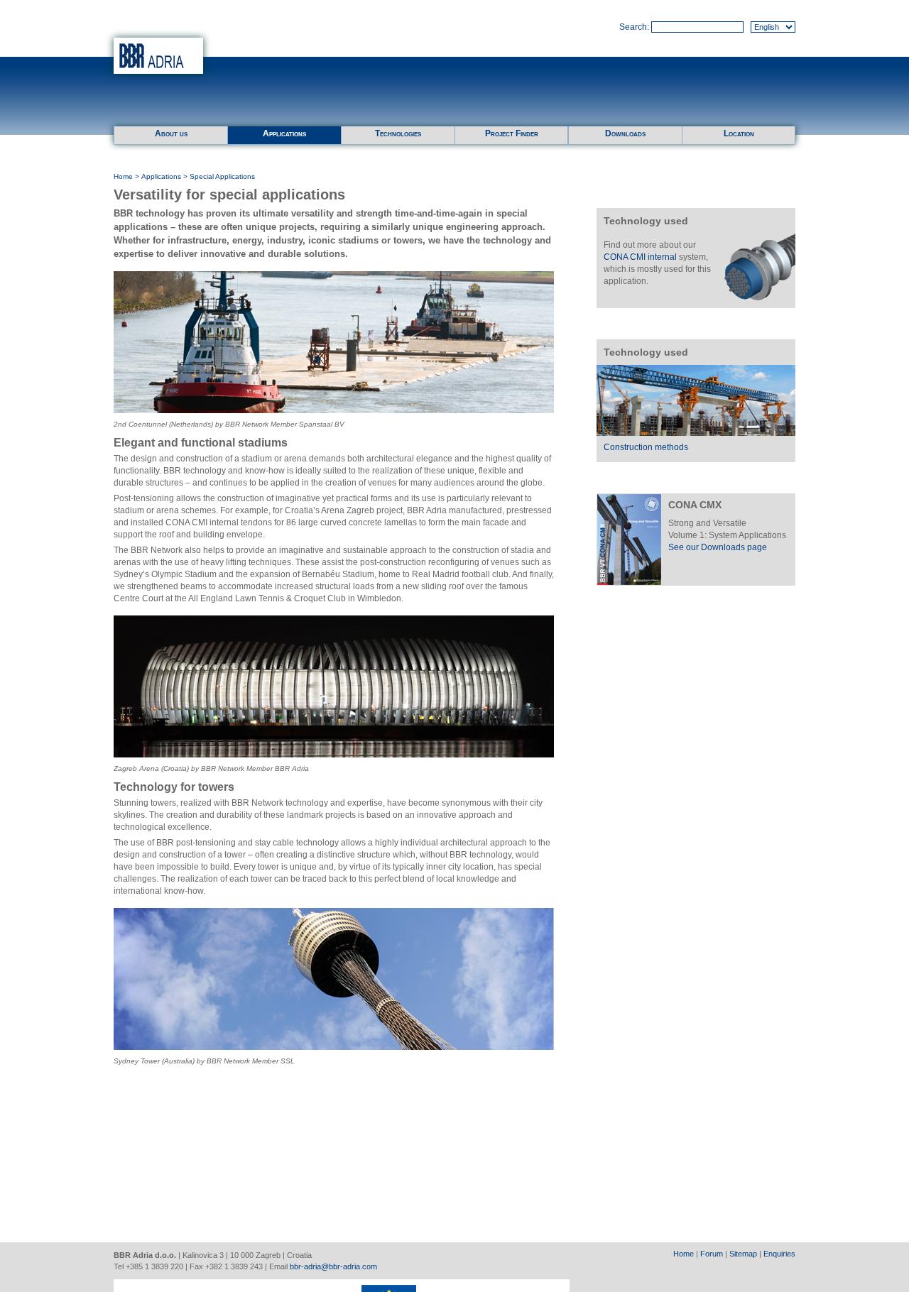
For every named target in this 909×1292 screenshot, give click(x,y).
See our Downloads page (717, 547)
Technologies (398, 133)
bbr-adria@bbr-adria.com (333, 1266)
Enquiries (779, 1253)
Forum (711, 1253)
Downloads (625, 133)
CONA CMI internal (640, 257)
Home (123, 176)
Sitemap (743, 1253)
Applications (284, 133)
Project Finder (511, 133)
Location (739, 133)
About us (171, 133)
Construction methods (646, 447)
